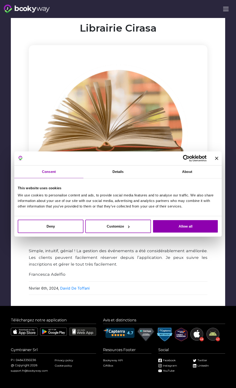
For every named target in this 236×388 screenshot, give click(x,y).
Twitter (202, 360)
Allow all (185, 226)
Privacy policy (64, 360)
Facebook (169, 360)
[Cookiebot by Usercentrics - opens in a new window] (186, 158)
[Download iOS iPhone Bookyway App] (24, 331)
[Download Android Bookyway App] (53, 331)
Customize (115, 226)
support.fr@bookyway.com (29, 370)
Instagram (170, 365)
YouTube (168, 370)
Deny (51, 226)
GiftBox (108, 365)
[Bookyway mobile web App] (82, 331)
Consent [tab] (49, 171)
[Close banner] (216, 158)
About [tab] (187, 171)
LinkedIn (203, 365)
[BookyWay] (27, 8)
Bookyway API (113, 360)
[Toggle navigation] (225, 9)
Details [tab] (118, 171)
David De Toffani (75, 288)
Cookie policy (63, 365)
